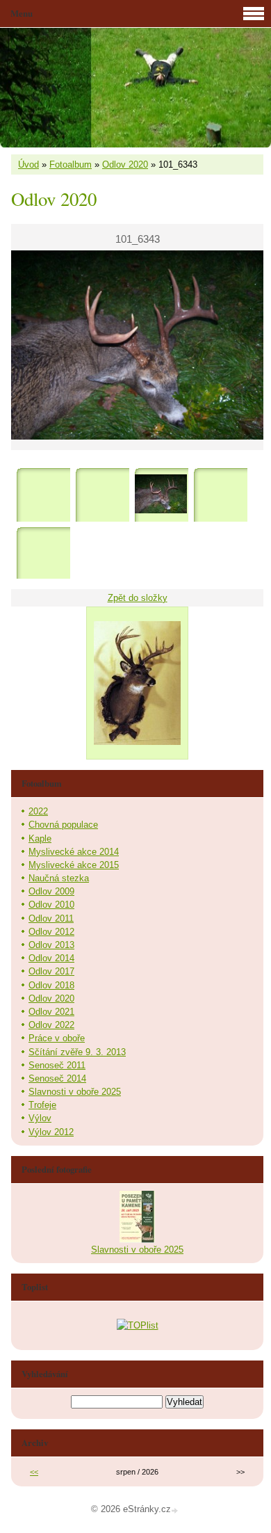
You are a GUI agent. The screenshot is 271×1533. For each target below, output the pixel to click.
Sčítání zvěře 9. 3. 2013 (77, 1052)
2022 (38, 811)
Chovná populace (63, 824)
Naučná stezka (58, 878)
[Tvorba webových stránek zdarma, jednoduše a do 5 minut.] (176, 1510)
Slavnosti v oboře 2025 (74, 1091)
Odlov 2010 (51, 904)
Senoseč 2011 (56, 1065)
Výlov (39, 1118)
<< (34, 1472)
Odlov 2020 (125, 164)
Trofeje (42, 1105)
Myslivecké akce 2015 (73, 865)
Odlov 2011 (51, 918)
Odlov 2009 (51, 891)
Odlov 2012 (51, 931)
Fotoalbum (70, 164)
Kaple (39, 838)
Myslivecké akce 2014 (73, 851)
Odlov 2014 (51, 958)
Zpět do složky (137, 598)
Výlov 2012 (51, 1132)
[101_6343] (161, 494)
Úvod (28, 164)
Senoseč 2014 (57, 1078)
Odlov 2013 (51, 945)
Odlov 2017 (51, 971)
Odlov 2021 (51, 1011)
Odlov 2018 (51, 985)
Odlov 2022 (51, 1025)
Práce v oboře (56, 1038)
